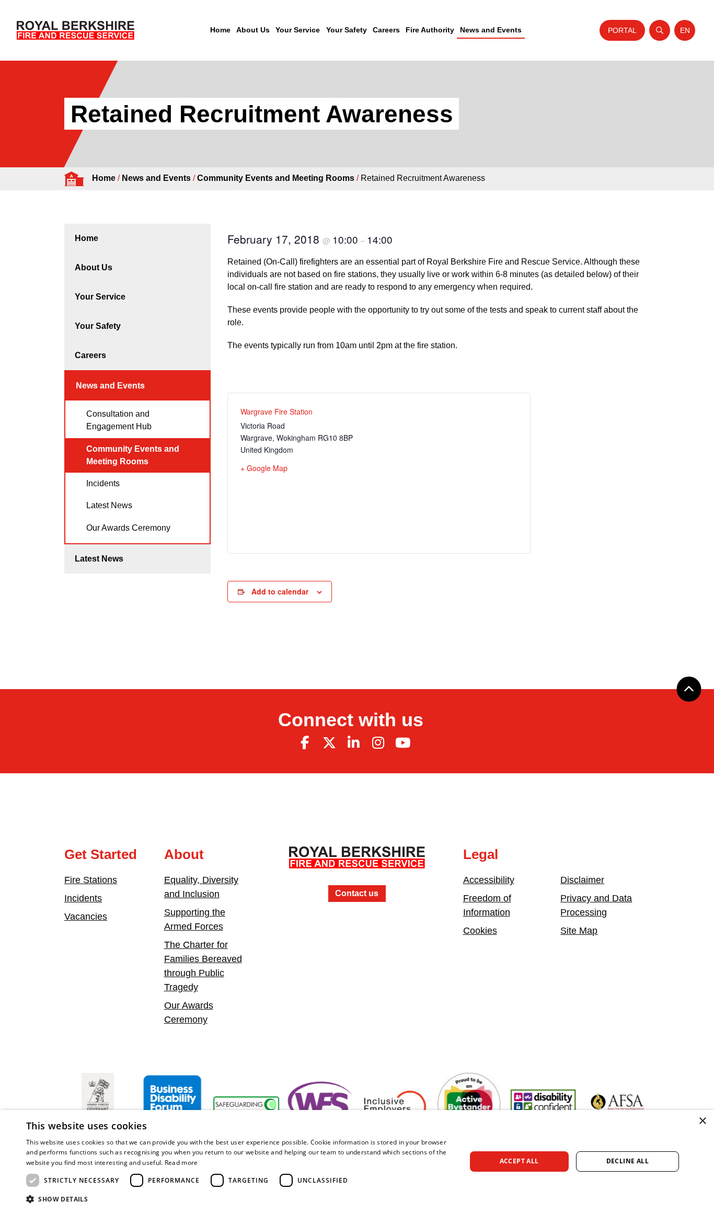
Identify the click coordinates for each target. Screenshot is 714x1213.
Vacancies (85, 916)
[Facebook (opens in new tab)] (305, 743)
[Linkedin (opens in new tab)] (354, 743)
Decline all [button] (627, 1161)
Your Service (297, 30)
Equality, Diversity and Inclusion (201, 887)
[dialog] (357, 1161)
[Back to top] (688, 689)
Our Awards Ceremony (128, 527)
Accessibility (488, 880)
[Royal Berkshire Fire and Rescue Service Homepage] (75, 30)
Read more (181, 1162)
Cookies (480, 930)
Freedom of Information (487, 905)
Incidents (103, 483)
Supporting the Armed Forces (194, 919)
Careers (386, 30)
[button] (239, 1199)
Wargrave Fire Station (276, 411)
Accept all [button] (519, 1161)
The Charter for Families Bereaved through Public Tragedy (203, 966)
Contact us (356, 893)
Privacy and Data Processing (596, 905)
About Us (253, 30)
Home (220, 30)
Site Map (578, 930)
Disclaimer (582, 880)
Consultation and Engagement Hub (119, 420)
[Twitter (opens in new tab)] (329, 743)
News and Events (491, 30)
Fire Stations (90, 880)
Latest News (109, 505)
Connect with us (350, 719)
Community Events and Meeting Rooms (275, 178)
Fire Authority (430, 30)
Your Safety (346, 30)
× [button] (702, 1121)
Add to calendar (279, 591)
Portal (622, 30)
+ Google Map (263, 468)
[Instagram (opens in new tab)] (378, 743)
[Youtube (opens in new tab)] (402, 743)
